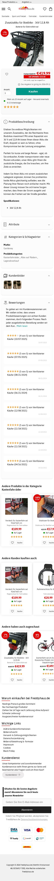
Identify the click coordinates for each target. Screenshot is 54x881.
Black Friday (9, 751)
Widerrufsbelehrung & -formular (18, 741)
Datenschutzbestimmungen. (34, 819)
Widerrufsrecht (10, 732)
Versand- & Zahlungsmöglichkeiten (19, 735)
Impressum (8, 744)
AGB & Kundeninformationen (16, 729)
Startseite (5, 16)
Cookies (7, 747)
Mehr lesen (22, 326)
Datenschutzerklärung (13, 738)
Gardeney (8, 248)
